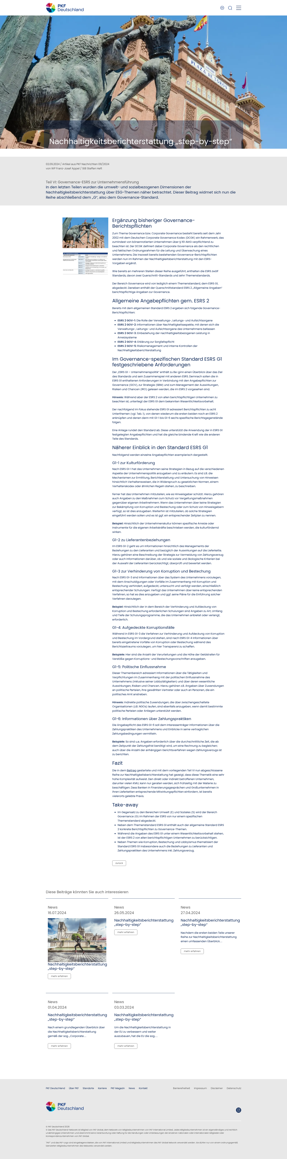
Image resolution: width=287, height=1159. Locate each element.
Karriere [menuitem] (102, 1088)
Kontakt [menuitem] (143, 1088)
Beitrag (131, 770)
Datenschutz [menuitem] (234, 1088)
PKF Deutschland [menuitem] (55, 1088)
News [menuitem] (132, 1088)
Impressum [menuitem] (200, 1088)
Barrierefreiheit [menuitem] (181, 1088)
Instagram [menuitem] (238, 1110)
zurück (119, 863)
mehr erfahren (59, 976)
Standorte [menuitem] (88, 1088)
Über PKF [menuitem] (74, 1088)
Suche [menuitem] (230, 8)
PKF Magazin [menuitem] (118, 1088)
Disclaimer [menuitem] (217, 1088)
